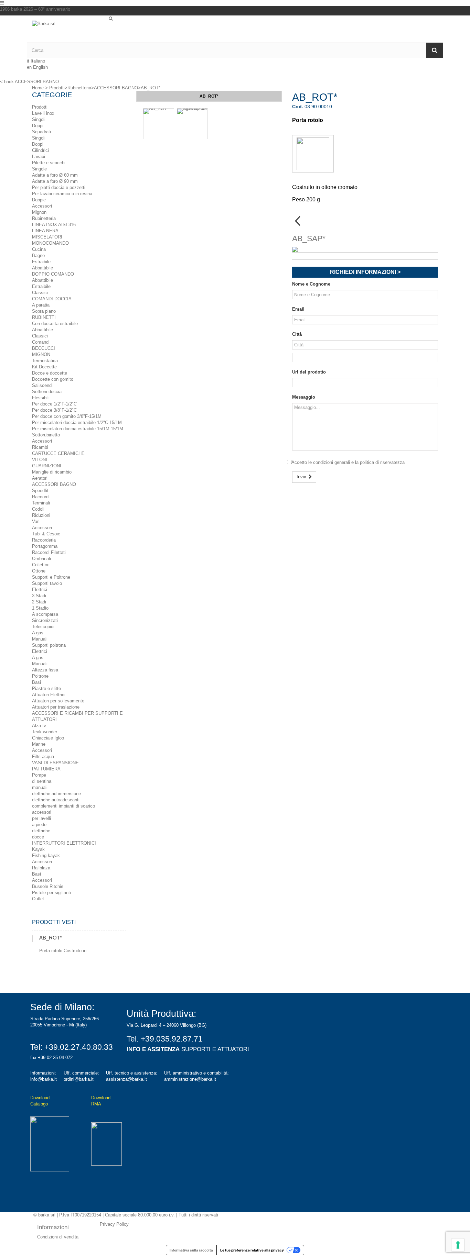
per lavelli (41, 818)
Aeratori (39, 478)
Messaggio (303, 397)
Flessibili (41, 397)
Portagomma (44, 546)
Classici (40, 292)
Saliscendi (42, 385)
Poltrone (40, 676)
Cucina (39, 249)
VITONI (39, 459)
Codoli (38, 509)
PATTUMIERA (46, 768)
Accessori (42, 206)
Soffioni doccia (47, 391)
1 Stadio (40, 608)
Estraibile (41, 261)
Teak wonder (44, 731)
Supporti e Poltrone (51, 577)
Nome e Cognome (311, 284)
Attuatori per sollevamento (58, 700)
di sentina (41, 781)
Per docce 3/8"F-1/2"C (54, 410)
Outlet (38, 898)
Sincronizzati (45, 620)
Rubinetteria (44, 218)
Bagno (38, 255)
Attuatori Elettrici (48, 694)
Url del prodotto (309, 372)
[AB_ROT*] (158, 123)
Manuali (39, 639)
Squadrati (41, 131)
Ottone (38, 571)
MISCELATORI (47, 237)
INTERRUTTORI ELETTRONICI (64, 843)
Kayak (38, 849)
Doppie (39, 199)
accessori (41, 812)
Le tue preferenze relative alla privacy (252, 1250)
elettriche (41, 830)
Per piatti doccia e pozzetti (58, 187)
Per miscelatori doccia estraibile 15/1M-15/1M (77, 428)
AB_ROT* (50, 938)
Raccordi (41, 496)
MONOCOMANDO (50, 243)
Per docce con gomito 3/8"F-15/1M (67, 416)
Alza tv (39, 725)
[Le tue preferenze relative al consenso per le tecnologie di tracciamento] (457, 1245)
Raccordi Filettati (49, 552)
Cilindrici (40, 150)
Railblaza (41, 867)
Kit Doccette (44, 366)
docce (38, 836)
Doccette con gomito (52, 379)
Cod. (297, 106)
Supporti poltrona (49, 645)
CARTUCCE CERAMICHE (58, 453)
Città (297, 334)
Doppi (37, 125)
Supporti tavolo (47, 583)
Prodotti (39, 107)
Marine (38, 744)
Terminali (41, 502)
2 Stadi (39, 601)
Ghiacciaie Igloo (48, 738)
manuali (39, 787)
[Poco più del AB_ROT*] (32, 938)
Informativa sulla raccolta (191, 1250)
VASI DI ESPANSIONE (55, 762)
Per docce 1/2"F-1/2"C (54, 404)
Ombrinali (41, 558)
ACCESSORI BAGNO (54, 484)
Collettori (41, 564)
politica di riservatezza (382, 462)
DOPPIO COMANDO (53, 274)
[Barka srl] (68, 32)
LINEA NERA (45, 230)
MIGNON (41, 354)
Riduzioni (41, 515)
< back (7, 81)
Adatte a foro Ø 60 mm (55, 175)
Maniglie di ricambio (52, 472)
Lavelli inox (43, 113)
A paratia (41, 305)
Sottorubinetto (46, 434)
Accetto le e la (348, 462)
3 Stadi (39, 595)
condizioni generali (331, 462)
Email (298, 309)
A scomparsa (45, 614)
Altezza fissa (45, 669)
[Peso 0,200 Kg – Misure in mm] (192, 123)
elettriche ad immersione (56, 793)
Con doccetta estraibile (55, 323)
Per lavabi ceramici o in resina (62, 193)
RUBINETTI (44, 317)
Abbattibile (42, 267)
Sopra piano (44, 311)
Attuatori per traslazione (55, 707)
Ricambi (40, 447)
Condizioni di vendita (57, 1236)
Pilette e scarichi (48, 162)
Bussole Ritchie (47, 886)
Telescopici (43, 626)
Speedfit (40, 490)
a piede (39, 824)
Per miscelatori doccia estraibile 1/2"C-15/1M (77, 422)
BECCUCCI (43, 348)
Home (38, 87)
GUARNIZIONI (46, 465)
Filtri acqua (43, 756)
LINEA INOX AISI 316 (54, 224)
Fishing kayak (46, 855)
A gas (37, 632)
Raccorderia (44, 540)
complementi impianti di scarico (63, 806)
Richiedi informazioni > (365, 272)
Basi (36, 682)
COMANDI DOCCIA (52, 298)
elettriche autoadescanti (55, 799)
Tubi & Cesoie (46, 533)
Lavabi (38, 156)
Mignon (39, 212)
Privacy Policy (114, 1224)
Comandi (41, 342)
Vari (36, 521)
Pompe (39, 775)
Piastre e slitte (46, 688)
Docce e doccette (49, 373)
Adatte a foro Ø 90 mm (55, 181)
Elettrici (39, 589)
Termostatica (45, 360)
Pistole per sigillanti (51, 892)
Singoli (38, 119)
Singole (39, 168)
